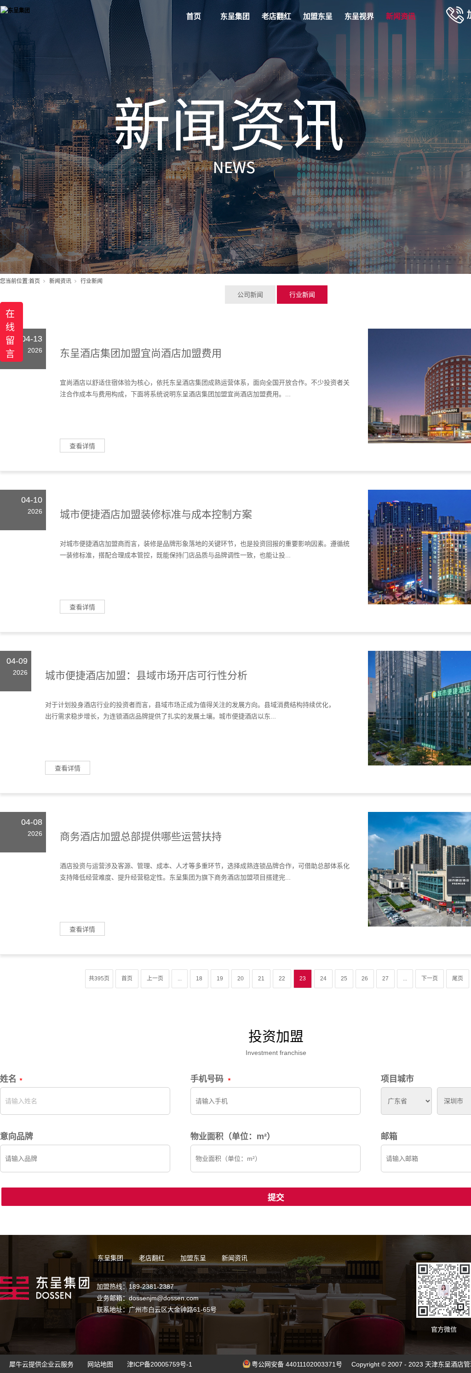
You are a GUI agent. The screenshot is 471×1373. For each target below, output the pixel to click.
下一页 (429, 978)
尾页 (457, 978)
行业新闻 (302, 294)
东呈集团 (235, 16)
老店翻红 (276, 16)
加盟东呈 (318, 16)
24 (323, 978)
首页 (193, 16)
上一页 (155, 978)
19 (220, 978)
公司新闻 (250, 294)
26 (365, 978)
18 (199, 978)
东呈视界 (359, 16)
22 (282, 978)
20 (240, 978)
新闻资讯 (400, 16)
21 (261, 978)
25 (344, 978)
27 (385, 978)
